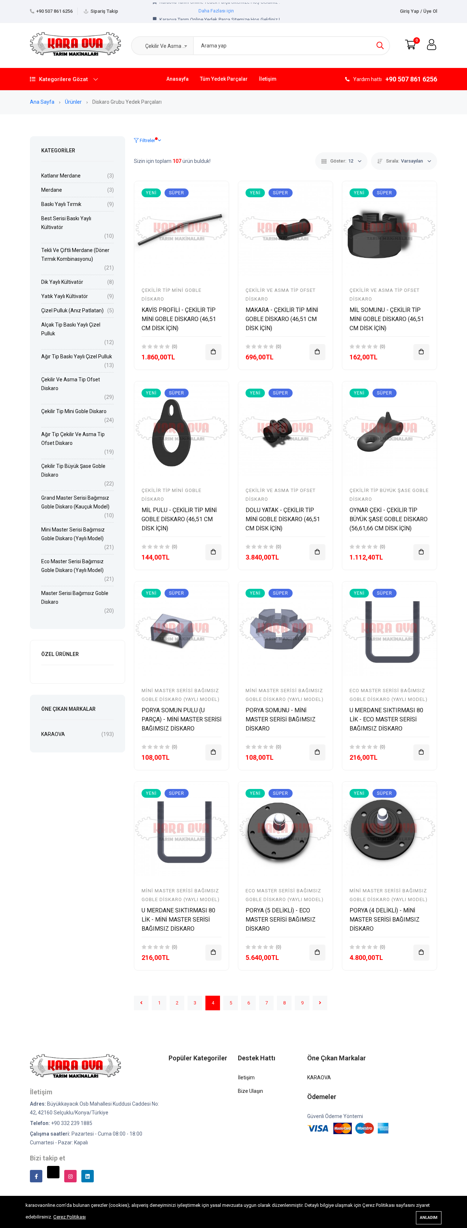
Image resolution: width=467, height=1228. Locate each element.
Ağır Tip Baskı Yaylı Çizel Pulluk (76, 356)
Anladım (428, 1217)
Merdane (51, 190)
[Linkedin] (87, 1176)
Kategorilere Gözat (63, 79)
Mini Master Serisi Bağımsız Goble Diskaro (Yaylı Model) (73, 534)
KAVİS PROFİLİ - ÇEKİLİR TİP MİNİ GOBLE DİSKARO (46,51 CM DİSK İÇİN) (179, 319)
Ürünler (74, 102)
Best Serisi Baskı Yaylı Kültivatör (66, 223)
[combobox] (162, 45)
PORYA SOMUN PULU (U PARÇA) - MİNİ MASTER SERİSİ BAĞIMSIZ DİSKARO (181, 719)
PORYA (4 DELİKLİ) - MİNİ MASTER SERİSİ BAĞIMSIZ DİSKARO (385, 919)
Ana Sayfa (42, 102)
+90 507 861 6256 (54, 11)
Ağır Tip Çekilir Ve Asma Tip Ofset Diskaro (73, 438)
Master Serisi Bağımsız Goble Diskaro (74, 597)
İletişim (268, 79)
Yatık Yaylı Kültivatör (64, 296)
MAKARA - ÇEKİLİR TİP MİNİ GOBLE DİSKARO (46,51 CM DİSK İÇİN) (282, 319)
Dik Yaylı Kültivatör (62, 282)
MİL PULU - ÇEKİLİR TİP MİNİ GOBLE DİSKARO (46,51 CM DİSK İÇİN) (179, 519)
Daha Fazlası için (216, 15)
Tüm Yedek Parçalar (224, 79)
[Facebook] (36, 1176)
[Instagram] (70, 1176)
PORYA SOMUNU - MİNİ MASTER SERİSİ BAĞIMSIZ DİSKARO (281, 719)
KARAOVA (53, 734)
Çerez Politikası (69, 1217)
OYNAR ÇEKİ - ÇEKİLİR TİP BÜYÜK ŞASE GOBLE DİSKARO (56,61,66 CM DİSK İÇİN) (389, 519)
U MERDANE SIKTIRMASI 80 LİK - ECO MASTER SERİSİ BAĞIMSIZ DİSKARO (386, 719)
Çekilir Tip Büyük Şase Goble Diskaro (73, 470)
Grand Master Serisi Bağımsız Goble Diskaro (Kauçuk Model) (75, 502)
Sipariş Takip (104, 11)
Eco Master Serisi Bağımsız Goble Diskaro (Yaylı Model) (72, 565)
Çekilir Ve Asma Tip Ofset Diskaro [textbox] (167, 46)
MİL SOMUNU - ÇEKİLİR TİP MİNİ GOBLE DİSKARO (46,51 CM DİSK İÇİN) (387, 319)
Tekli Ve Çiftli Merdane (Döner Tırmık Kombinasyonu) (75, 254)
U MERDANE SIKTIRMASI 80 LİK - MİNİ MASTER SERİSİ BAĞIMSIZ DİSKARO (178, 919)
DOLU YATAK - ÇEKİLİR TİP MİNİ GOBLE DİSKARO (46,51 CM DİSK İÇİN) (283, 519)
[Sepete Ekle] (213, 352)
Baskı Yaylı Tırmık (61, 204)
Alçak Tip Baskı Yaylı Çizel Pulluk (70, 329)
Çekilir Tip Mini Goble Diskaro (74, 411)
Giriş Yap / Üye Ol (418, 11)
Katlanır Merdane (61, 176)
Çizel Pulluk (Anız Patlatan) (72, 310)
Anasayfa (177, 79)
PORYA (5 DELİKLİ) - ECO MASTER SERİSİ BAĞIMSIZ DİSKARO (281, 919)
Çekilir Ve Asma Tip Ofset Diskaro (70, 384)
